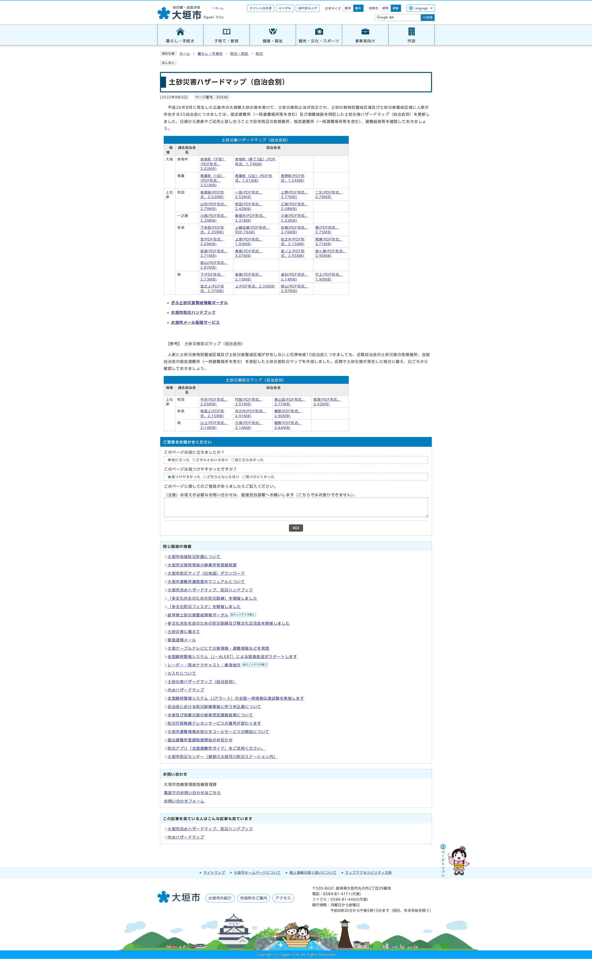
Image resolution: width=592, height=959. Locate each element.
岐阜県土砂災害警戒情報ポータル (211, 615)
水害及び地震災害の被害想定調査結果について (210, 715)
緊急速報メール (182, 640)
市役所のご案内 (253, 898)
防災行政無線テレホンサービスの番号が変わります (214, 723)
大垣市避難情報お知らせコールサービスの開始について (218, 732)
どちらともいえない (212, 460)
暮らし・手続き (210, 53)
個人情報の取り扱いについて (313, 872)
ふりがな (285, 8)
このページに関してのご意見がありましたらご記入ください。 (221, 486)
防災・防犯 (239, 53)
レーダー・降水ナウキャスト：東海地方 (217, 665)
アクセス (283, 898)
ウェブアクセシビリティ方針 (368, 872)
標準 (348, 8)
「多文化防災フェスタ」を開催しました (204, 607)
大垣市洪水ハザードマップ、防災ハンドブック (210, 590)
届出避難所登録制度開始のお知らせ (200, 740)
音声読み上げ (307, 8)
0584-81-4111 (337, 894)
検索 (429, 17)
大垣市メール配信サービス (195, 322)
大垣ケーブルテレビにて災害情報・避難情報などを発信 (218, 648)
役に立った (181, 460)
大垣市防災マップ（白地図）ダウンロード (206, 573)
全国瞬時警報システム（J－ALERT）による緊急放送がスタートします (232, 657)
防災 (259, 53)
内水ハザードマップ (186, 690)
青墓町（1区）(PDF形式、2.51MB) (212, 180)
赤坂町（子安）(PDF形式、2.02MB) (213, 164)
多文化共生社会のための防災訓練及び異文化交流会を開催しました (229, 623)
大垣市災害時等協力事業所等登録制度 (202, 565)
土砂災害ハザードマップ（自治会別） (202, 682)
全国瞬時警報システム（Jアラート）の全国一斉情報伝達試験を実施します (236, 698)
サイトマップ (214, 872)
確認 (296, 528)
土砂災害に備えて (184, 632)
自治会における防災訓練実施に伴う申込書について (214, 707)
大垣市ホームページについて (257, 872)
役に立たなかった (249, 460)
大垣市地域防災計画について (194, 557)
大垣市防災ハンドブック (193, 312)
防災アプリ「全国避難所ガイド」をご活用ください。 (216, 748)
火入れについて (182, 673)
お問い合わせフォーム (184, 801)
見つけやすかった (186, 476)
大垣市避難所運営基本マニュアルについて (206, 582)
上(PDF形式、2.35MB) (255, 286)
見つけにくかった (260, 476)
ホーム (184, 53)
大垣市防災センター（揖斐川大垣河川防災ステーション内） (223, 757)
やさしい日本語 (261, 8)
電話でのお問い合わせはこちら (192, 793)
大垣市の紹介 (220, 898)
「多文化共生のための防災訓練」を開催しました (212, 598)
